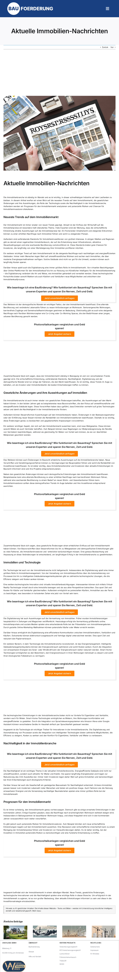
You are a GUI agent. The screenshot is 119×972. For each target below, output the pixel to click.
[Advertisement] (59, 72)
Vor (112, 47)
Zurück (105, 47)
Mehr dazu (36, 911)
